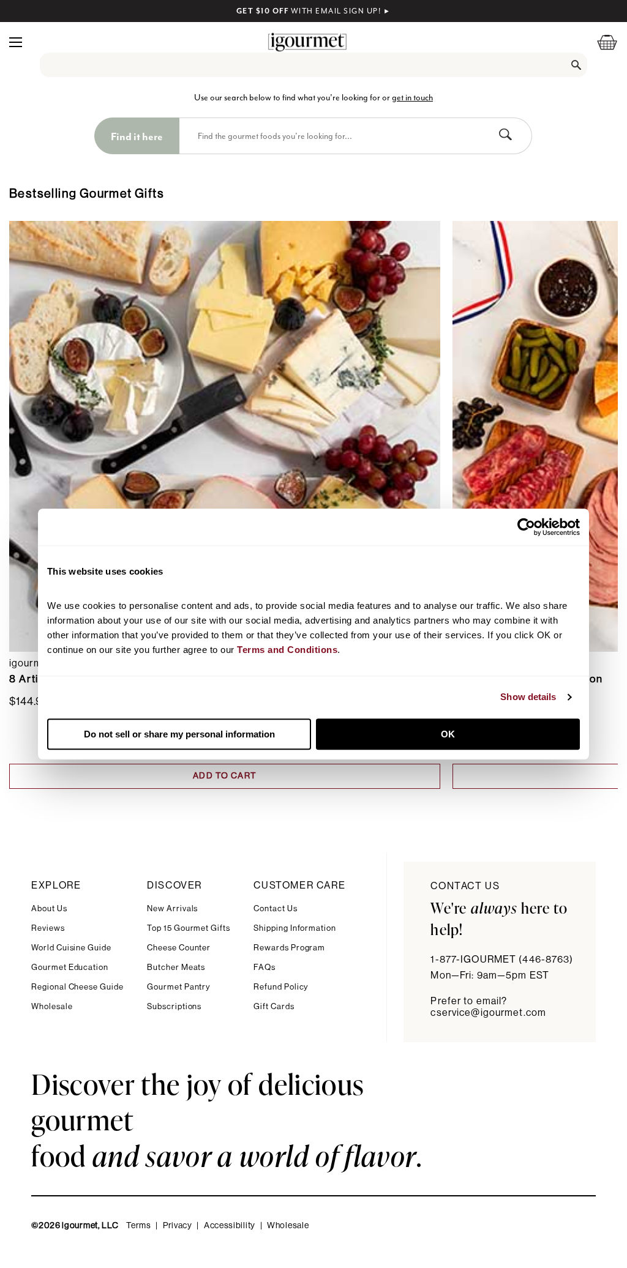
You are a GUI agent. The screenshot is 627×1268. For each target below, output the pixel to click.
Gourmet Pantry (178, 987)
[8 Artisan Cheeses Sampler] (224, 436)
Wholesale (51, 1006)
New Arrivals (172, 908)
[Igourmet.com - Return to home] (307, 42)
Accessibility (229, 1225)
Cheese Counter (179, 948)
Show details (528, 697)
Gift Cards (273, 1006)
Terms (138, 1225)
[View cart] (599, 42)
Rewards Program (289, 948)
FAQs (264, 967)
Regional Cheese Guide (77, 987)
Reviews (48, 928)
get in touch (412, 97)
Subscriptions (174, 1006)
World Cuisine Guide (71, 948)
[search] (314, 65)
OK (448, 734)
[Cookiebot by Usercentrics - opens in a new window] (526, 527)
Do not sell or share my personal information (179, 734)
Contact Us (275, 908)
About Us (49, 908)
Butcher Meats (176, 967)
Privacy (177, 1225)
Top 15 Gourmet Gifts (188, 928)
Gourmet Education (69, 967)
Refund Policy (280, 987)
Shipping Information (294, 928)
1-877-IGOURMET (501, 959)
